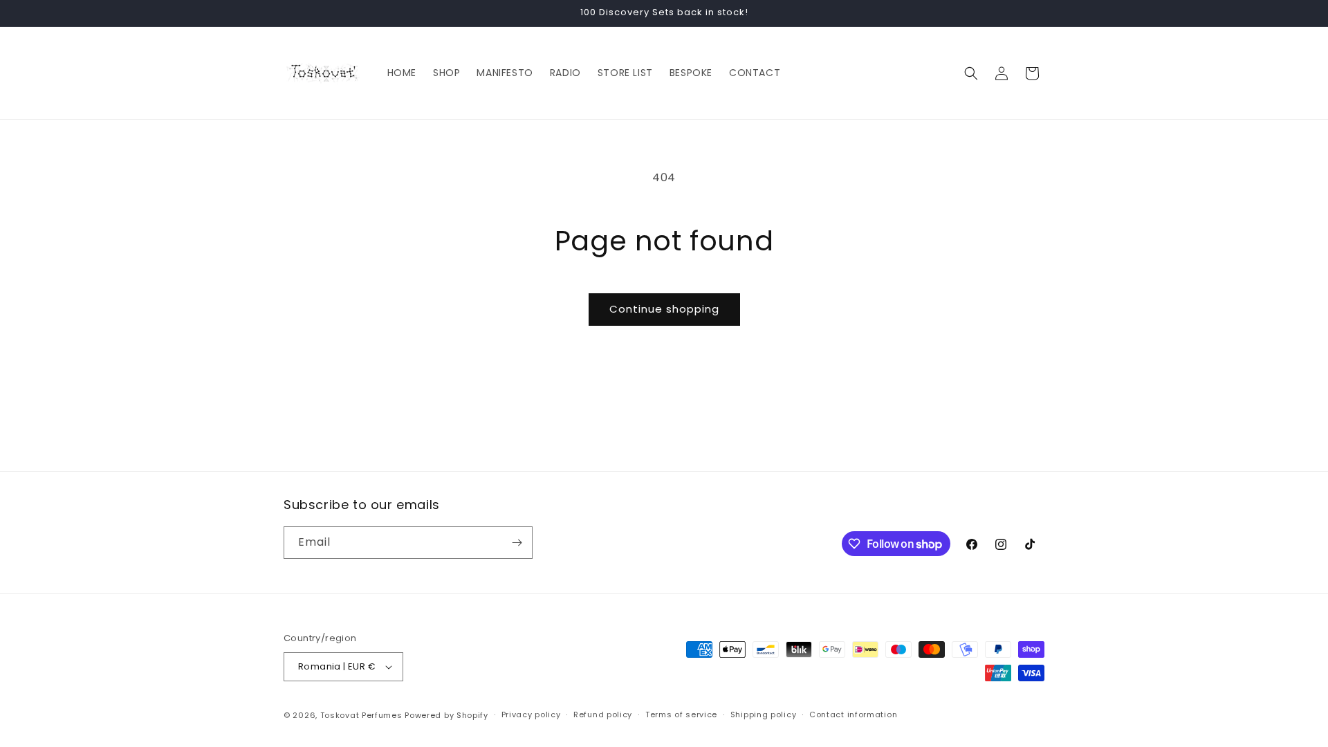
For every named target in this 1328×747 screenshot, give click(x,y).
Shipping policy (763, 714)
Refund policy (602, 714)
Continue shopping (664, 309)
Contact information (853, 714)
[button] (971, 73)
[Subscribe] (516, 542)
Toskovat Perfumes (361, 715)
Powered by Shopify (446, 715)
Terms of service (681, 714)
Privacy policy (531, 714)
